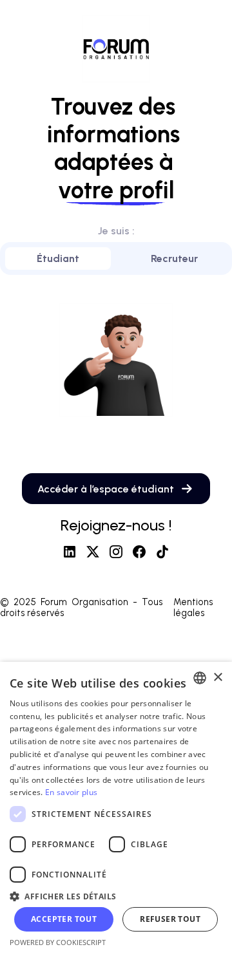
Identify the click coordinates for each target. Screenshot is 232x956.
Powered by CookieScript (58, 942)
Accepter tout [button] (64, 919)
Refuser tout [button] (170, 919)
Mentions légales (193, 608)
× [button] (217, 677)
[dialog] (116, 809)
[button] (116, 895)
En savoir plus (71, 792)
